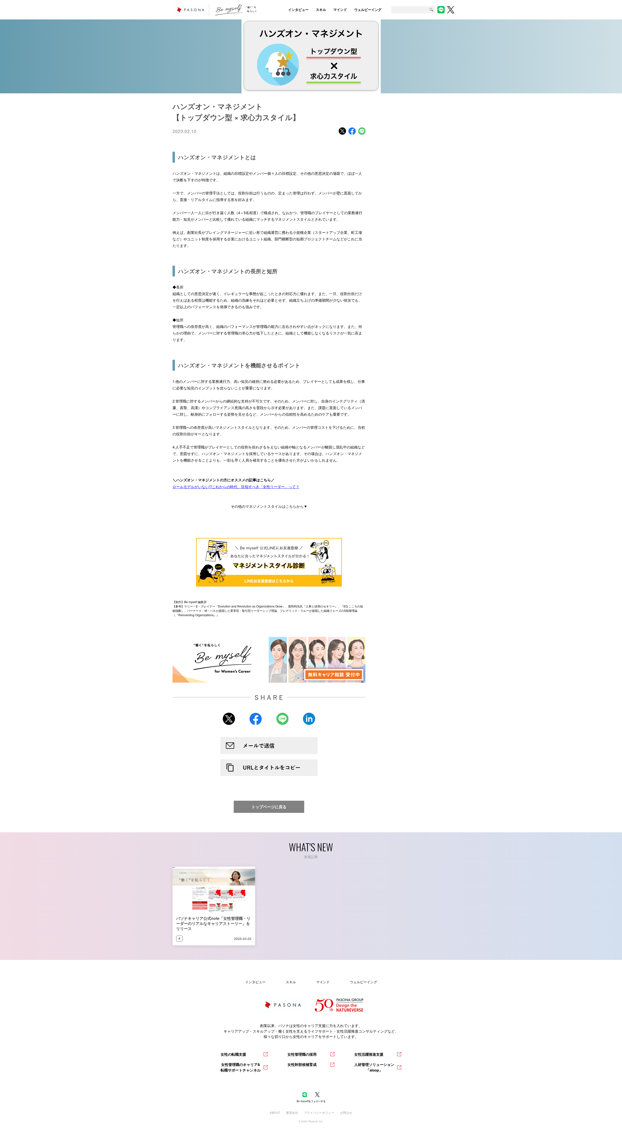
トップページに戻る (268, 806)
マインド (323, 981)
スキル (291, 981)
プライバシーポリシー (319, 1112)
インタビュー (255, 981)
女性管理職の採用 (302, 1054)
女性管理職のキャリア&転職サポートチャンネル (241, 1067)
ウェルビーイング (363, 981)
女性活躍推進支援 (368, 1054)
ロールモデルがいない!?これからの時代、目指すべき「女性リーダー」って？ (236, 486)
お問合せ (346, 1112)
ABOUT (275, 1112)
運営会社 (292, 1112)
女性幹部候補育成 (302, 1064)
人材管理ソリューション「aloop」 (374, 1067)
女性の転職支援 (233, 1054)
